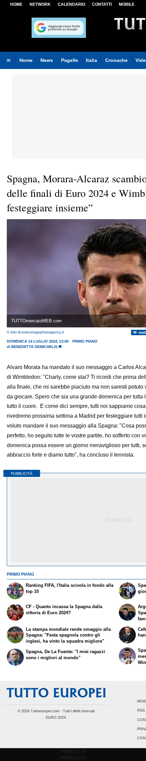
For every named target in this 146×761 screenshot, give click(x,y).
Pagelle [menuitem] (69, 60)
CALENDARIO (71, 4)
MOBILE (126, 4)
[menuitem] (8, 60)
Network (40, 4)
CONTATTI (102, 4)
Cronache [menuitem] (116, 60)
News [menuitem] (46, 60)
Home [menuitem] (26, 60)
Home (16, 4)
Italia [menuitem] (91, 60)
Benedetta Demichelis (34, 347)
